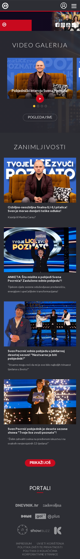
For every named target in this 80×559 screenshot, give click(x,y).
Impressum (24, 543)
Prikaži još (40, 463)
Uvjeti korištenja (50, 543)
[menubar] (63, 5)
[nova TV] (40, 21)
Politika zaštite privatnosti (40, 547)
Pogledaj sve (40, 117)
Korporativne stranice (40, 554)
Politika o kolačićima (40, 551)
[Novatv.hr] (8, 6)
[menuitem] (63, 5)
